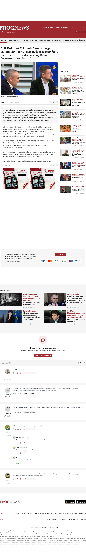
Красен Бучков (9, 165)
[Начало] (76, 32)
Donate (60, 254)
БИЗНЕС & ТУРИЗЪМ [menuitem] (69, 40)
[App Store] (81, 502)
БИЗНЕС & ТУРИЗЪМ (71, 513)
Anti (17, 448)
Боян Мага (8, 395)
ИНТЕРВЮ (30, 513)
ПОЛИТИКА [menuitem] (42, 40)
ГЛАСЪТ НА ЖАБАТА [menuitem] (14, 40)
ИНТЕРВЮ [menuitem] (25, 40)
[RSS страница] (85, 32)
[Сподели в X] (57, 102)
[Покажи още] (43, 549)
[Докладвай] (21, 373)
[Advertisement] (43, 10)
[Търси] (84, 27)
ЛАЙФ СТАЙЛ (82, 513)
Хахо (7, 480)
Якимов (8, 432)
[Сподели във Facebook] (54, 102)
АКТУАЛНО (38, 513)
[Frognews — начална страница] (10, 502)
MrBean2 (18, 437)
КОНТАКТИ (55, 519)
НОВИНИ (3, 102)
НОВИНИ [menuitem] (3, 40)
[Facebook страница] (79, 32)
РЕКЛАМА (63, 519)
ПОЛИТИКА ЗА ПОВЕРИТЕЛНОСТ (76, 519)
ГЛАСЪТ (23, 513)
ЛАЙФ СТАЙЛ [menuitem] (81, 40)
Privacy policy (54, 527)
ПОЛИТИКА (45, 513)
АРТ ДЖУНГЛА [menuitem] (56, 40)
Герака (8, 376)
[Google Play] (70, 502)
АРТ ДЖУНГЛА (59, 513)
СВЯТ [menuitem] (49, 40)
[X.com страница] (82, 32)
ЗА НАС (48, 519)
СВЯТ (52, 513)
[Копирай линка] (51, 102)
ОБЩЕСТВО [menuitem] (33, 40)
